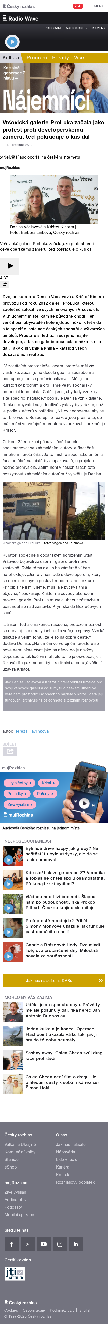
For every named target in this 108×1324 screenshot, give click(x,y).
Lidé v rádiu (67, 1159)
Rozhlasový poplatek (75, 1182)
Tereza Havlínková (32, 731)
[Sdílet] (4, 284)
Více (81, 58)
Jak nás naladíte (71, 1144)
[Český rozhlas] (19, 6)
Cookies (11, 1310)
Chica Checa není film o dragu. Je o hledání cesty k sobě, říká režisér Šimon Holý (62, 1082)
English (85, 1310)
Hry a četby (18, 783)
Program (53, 28)
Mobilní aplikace (19, 1214)
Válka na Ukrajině (20, 1144)
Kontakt (63, 1174)
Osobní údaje (34, 1310)
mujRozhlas (13, 768)
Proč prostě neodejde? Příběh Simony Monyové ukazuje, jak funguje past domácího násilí (65, 926)
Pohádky (15, 793)
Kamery (98, 28)
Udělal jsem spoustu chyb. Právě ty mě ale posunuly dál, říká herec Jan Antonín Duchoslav (63, 1010)
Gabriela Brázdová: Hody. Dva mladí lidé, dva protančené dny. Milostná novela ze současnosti (63, 950)
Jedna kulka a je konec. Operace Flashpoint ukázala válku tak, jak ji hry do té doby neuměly (61, 1034)
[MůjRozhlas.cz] (10, 168)
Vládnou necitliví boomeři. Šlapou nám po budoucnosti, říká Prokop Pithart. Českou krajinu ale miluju (61, 902)
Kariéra (62, 1167)
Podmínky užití (62, 1310)
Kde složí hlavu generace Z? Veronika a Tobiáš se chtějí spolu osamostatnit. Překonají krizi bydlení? (65, 878)
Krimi (46, 783)
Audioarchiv (76, 28)
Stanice (12, 1159)
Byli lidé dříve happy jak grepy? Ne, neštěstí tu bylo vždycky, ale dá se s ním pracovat (63, 854)
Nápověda (65, 1152)
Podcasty (13, 1207)
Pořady (60, 58)
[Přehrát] (9, 266)
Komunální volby (20, 1152)
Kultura (11, 58)
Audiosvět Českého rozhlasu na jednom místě (41, 828)
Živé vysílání (18, 804)
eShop (11, 1167)
